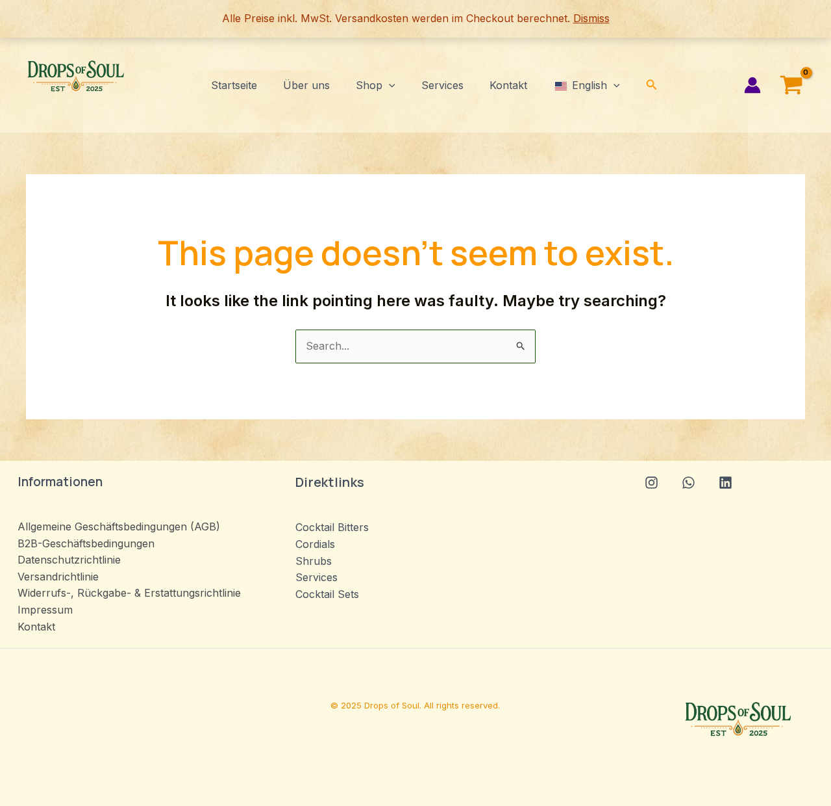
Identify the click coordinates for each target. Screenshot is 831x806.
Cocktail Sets (327, 594)
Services (442, 85)
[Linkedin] (725, 482)
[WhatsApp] (688, 482)
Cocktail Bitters (332, 527)
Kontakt (508, 85)
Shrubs (313, 560)
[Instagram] (651, 482)
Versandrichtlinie (58, 576)
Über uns (306, 85)
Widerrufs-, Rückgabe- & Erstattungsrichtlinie (129, 592)
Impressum (45, 609)
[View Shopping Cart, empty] (791, 85)
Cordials (315, 544)
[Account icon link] (752, 85)
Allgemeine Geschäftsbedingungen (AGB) (119, 526)
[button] (388, 85)
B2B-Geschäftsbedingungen (86, 543)
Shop (369, 85)
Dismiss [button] (591, 18)
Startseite (234, 85)
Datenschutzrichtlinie (69, 559)
